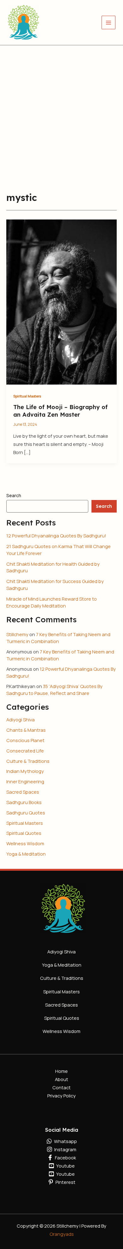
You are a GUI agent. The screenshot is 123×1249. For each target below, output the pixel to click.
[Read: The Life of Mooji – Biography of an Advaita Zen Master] (61, 301)
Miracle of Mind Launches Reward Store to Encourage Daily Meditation (51, 602)
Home (61, 1071)
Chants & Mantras (26, 730)
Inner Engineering (25, 781)
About (61, 1079)
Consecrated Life (25, 750)
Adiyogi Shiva (20, 719)
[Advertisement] (61, 109)
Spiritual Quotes (23, 833)
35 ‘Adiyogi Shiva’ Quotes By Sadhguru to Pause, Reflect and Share (54, 689)
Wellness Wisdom (25, 843)
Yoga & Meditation (26, 854)
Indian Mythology (25, 771)
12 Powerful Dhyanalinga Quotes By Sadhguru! (56, 535)
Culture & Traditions (28, 761)
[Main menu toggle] (108, 23)
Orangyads (62, 1234)
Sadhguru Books (24, 802)
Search (13, 495)
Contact (61, 1087)
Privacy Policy (61, 1095)
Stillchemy (17, 634)
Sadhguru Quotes (25, 812)
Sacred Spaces (22, 792)
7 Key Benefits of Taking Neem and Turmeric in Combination (58, 637)
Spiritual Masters (27, 396)
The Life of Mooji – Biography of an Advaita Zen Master (60, 410)
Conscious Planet (25, 740)
